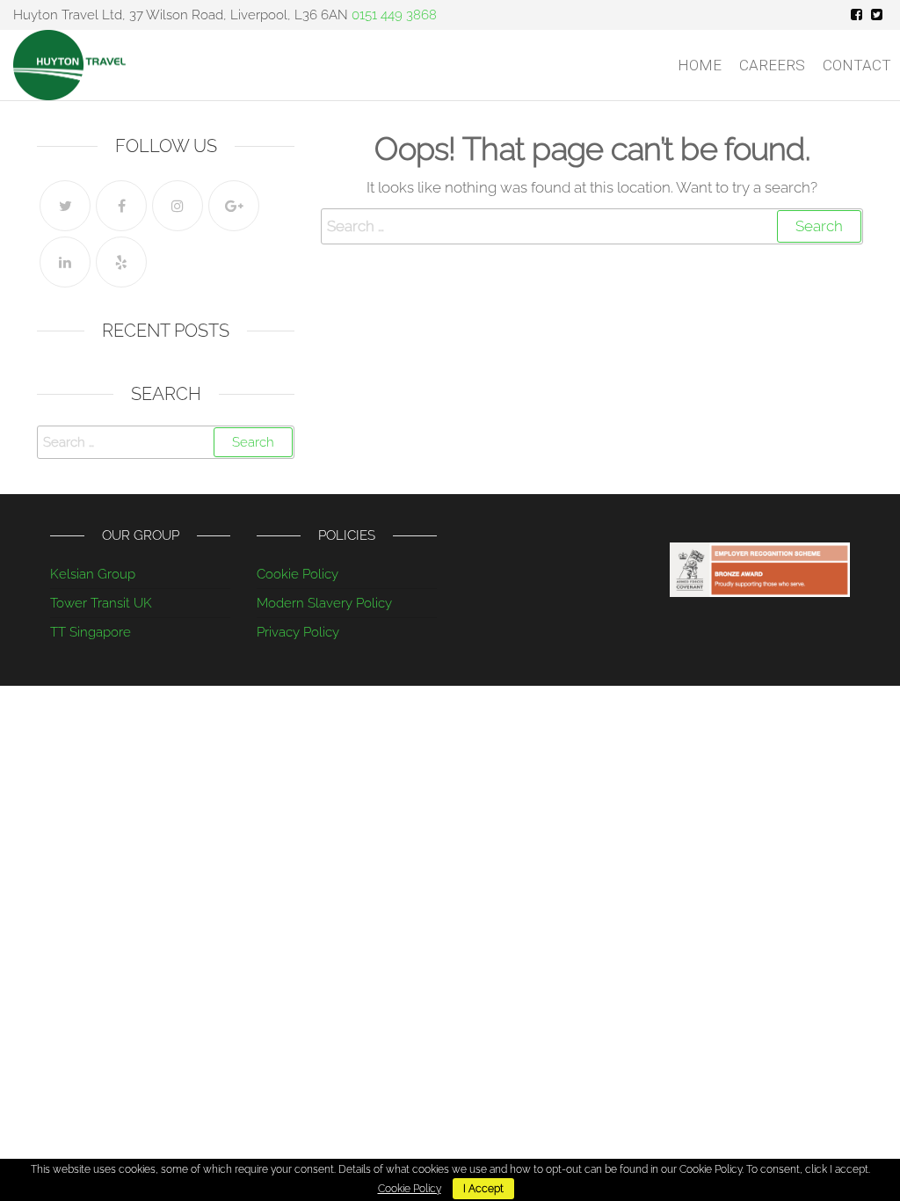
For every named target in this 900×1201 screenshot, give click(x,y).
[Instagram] (177, 205)
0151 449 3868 (394, 15)
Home (700, 65)
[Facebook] (121, 205)
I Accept (483, 1189)
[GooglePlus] (233, 205)
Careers (772, 65)
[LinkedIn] (65, 262)
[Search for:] (592, 226)
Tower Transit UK (101, 603)
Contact (857, 65)
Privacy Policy (298, 632)
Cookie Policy (297, 574)
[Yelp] (121, 262)
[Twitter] (65, 205)
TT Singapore (90, 632)
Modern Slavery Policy (324, 603)
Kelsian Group (92, 574)
